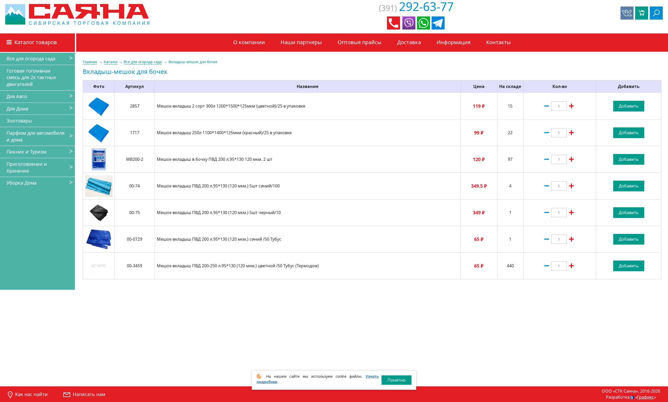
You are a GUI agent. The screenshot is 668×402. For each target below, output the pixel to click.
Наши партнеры (301, 42)
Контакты (498, 42)
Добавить (629, 106)
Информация (453, 42)
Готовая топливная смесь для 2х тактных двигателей (31, 77)
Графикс (645, 397)
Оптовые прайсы (359, 42)
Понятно (396, 380)
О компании (249, 42)
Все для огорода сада (31, 58)
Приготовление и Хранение (27, 167)
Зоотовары (19, 120)
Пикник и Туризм (26, 152)
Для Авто (17, 96)
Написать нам (89, 394)
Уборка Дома (22, 183)
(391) (416, 8)
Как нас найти (31, 394)
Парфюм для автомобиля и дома (35, 136)
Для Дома (17, 108)
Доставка (409, 42)
